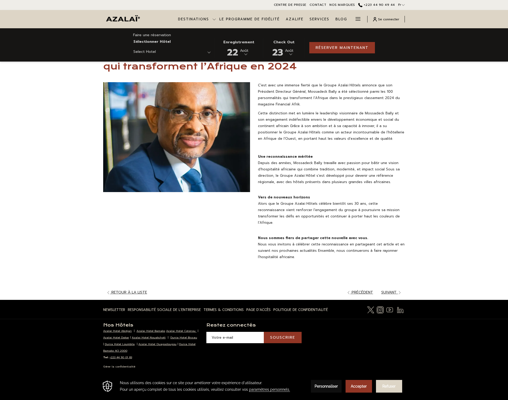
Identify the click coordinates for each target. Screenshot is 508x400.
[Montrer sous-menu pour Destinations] (214, 19)
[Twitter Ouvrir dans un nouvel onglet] (370, 309)
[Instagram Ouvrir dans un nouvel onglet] (380, 309)
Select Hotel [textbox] (144, 51)
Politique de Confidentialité (300, 309)
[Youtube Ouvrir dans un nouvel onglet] (389, 309)
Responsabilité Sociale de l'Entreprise (164, 309)
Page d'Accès (258, 309)
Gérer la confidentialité (119, 367)
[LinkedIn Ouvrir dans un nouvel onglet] (400, 309)
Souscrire (282, 337)
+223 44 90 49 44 (378, 4)
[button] (239, 47)
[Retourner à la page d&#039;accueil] (122, 19)
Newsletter (114, 309)
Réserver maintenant (342, 47)
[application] (254, 386)
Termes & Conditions (223, 309)
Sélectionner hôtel (152, 41)
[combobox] (171, 53)
